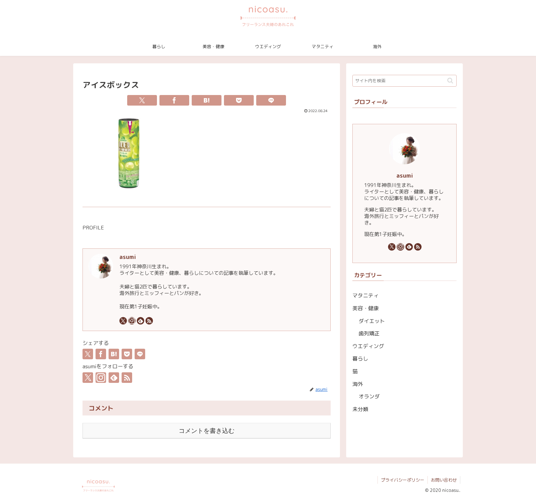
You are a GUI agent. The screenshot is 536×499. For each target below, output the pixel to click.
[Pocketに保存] (239, 100)
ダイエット (372, 320)
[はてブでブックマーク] (206, 100)
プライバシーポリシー (402, 480)
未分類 (360, 409)
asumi (127, 257)
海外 (357, 384)
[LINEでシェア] (271, 100)
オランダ (369, 396)
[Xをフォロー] (123, 320)
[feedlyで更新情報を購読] (140, 320)
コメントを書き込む (206, 430)
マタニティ (365, 295)
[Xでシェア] (142, 100)
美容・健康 (365, 308)
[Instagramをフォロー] (132, 320)
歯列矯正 (369, 333)
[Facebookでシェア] (174, 100)
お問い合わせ (444, 480)
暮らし (360, 358)
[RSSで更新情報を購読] (149, 320)
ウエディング (368, 346)
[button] (450, 80)
